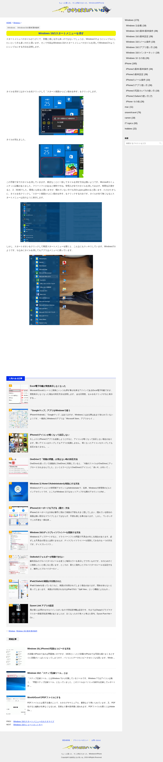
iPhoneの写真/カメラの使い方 (140, 91)
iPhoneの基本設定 (134, 74)
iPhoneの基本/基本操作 (137, 69)
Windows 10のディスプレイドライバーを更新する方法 (55, 532)
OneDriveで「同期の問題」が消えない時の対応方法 (54, 459)
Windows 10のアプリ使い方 (139, 47)
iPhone (128, 63)
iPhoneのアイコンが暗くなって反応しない (49, 435)
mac (127, 107)
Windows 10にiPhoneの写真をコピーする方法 (48, 649)
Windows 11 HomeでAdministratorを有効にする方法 (54, 484)
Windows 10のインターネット (140, 52)
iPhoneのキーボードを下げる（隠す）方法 (49, 508)
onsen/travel (131, 112)
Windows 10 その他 (135, 58)
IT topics (129, 123)
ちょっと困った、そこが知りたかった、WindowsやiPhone (81, 754)
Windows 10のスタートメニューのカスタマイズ (33, 721)
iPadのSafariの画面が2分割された (45, 581)
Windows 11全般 (134, 25)
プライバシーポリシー (80, 740)
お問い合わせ (96, 740)
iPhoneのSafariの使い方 (137, 96)
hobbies (128, 128)
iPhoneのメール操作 (136, 80)
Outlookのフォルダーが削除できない (47, 557)
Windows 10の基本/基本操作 (26, 631)
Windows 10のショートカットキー (28, 725)
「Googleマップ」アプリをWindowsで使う (50, 410)
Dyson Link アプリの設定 (42, 606)
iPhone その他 (133, 101)
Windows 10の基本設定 (137, 36)
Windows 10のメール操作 (138, 42)
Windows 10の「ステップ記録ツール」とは (47, 673)
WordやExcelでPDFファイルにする (43, 697)
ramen (128, 118)
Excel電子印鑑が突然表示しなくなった (48, 386)
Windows (12, 631)
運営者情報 (66, 740)
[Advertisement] (61, 69)
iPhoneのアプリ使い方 (137, 85)
